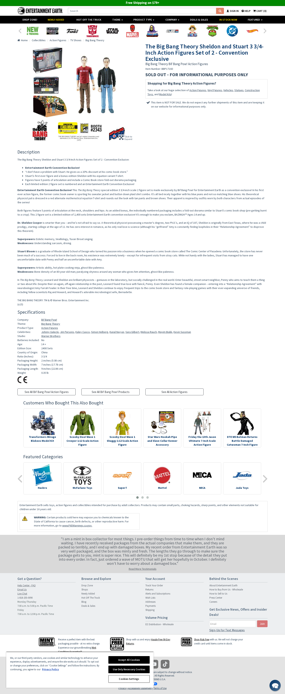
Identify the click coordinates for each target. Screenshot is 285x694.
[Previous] (19, 30)
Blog (83, 601)
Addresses (150, 601)
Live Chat (22, 593)
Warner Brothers (50, 336)
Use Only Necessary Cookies (129, 669)
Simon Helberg (99, 332)
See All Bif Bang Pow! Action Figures (47, 392)
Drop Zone (87, 585)
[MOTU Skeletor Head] (152, 30)
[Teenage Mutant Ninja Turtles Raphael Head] (212, 30)
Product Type (142, 19)
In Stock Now (228, 19)
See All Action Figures (174, 392)
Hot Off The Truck (88, 19)
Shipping (150, 610)
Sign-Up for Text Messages (227, 630)
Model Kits (165, 94)
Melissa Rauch (149, 332)
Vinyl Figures (214, 90)
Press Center (215, 597)
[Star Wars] (112, 30)
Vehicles (228, 90)
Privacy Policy (50, 669)
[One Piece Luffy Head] (192, 30)
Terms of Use (160, 688)
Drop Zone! (29, 19)
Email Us (22, 589)
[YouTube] (153, 664)
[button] (275, 685)
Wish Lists (150, 597)
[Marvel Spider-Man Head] (132, 30)
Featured (254, 19)
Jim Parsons (67, 332)
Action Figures (197, 90)
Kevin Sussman (182, 332)
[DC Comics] (232, 30)
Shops (84, 589)
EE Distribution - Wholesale (159, 624)
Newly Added (56, 19)
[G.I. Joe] (172, 30)
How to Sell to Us (218, 593)
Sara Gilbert (132, 332)
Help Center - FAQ (26, 585)
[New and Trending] (32, 30)
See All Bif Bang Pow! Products (111, 392)
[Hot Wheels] (252, 30)
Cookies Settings (129, 679)
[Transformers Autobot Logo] (92, 30)
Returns (149, 589)
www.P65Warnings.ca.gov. (77, 525)
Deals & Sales (199, 19)
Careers (213, 601)
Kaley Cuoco (82, 332)
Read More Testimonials (142, 569)
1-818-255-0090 (25, 597)
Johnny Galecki (50, 332)
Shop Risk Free (201, 639)
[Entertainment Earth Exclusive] (52, 30)
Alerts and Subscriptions (157, 593)
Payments (150, 606)
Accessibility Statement (140, 688)
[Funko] (72, 30)
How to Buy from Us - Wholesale (226, 589)
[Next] (265, 30)
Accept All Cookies (129, 660)
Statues (239, 90)
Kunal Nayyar (117, 332)
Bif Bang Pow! (49, 319)
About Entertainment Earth (223, 585)
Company (171, 19)
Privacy (122, 688)
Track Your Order (154, 585)
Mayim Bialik (165, 332)
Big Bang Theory (50, 324)
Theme (116, 19)
